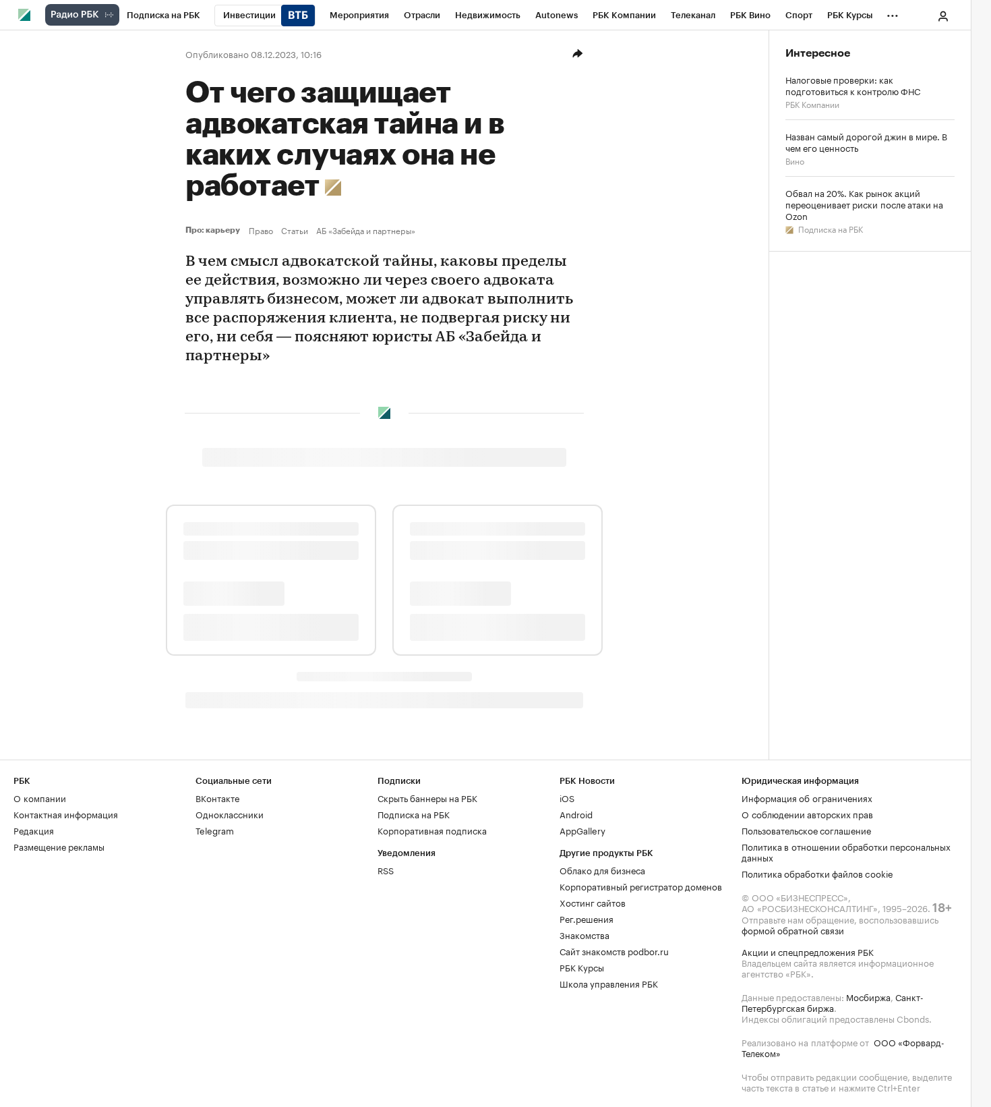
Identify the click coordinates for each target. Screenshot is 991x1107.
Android (576, 813)
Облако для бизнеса (602, 869)
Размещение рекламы (58, 846)
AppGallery (582, 829)
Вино (794, 160)
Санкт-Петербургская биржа (833, 1002)
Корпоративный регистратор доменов (641, 885)
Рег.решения (586, 918)
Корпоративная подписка (432, 829)
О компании (39, 797)
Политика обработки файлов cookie (817, 873)
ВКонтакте (217, 797)
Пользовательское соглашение (806, 829)
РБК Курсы (582, 966)
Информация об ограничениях (807, 797)
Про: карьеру (214, 230)
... (893, 13)
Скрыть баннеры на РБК (427, 797)
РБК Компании (812, 103)
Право (261, 230)
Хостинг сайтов (593, 902)
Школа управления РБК (609, 983)
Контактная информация (65, 813)
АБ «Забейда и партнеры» (365, 230)
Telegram (215, 829)
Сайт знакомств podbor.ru (614, 950)
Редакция (33, 829)
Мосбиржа (868, 996)
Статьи (294, 230)
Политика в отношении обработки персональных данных (846, 851)
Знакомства (584, 934)
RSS (386, 869)
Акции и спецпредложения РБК (808, 951)
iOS (567, 797)
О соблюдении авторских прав (807, 813)
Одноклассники (230, 813)
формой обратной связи (793, 929)
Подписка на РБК (829, 228)
